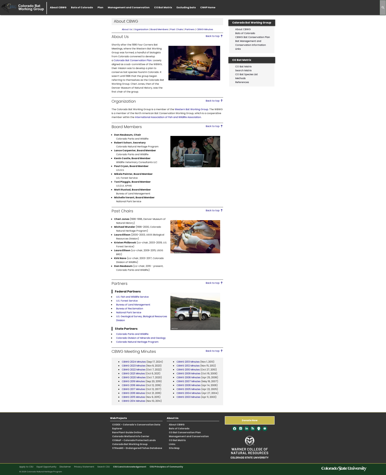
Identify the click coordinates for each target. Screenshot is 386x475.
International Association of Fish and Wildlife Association (168, 117)
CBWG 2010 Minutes (188, 369)
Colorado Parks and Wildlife (132, 334)
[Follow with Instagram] (240, 428)
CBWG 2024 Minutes (134, 361)
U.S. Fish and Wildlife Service (132, 297)
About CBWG (243, 29)
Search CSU (103, 466)
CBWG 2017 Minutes (133, 389)
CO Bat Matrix (243, 66)
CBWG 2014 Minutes (133, 401)
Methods (240, 78)
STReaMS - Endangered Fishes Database (137, 448)
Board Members (159, 29)
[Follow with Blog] (252, 428)
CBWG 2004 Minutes (189, 393)
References (242, 82)
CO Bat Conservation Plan (185, 432)
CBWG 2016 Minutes (133, 393)
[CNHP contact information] (264, 428)
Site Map (174, 448)
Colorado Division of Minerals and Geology (141, 338)
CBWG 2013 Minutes (188, 361)
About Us (127, 29)
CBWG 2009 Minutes (188, 373)
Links (238, 49)
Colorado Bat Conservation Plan (133, 60)
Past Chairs (176, 29)
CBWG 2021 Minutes (133, 373)
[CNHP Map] (258, 428)
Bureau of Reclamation (129, 308)
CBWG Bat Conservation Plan (252, 37)
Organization (141, 29)
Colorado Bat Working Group (130, 444)
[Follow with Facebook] (234, 428)
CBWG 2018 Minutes (133, 385)
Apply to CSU (26, 466)
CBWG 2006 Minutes (189, 385)
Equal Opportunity (46, 466)
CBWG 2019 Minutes (133, 381)
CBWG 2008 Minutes (189, 377)
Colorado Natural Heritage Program (137, 342)
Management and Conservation (189, 436)
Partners (190, 29)
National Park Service (128, 312)
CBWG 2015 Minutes (133, 397)
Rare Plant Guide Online (127, 432)
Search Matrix (243, 70)
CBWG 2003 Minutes (189, 397)
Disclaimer (65, 466)
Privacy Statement (84, 466)
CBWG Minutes (204, 29)
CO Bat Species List (246, 74)
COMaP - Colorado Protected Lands (134, 440)
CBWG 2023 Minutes (134, 365)
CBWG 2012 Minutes (188, 365)
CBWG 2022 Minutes (134, 369)
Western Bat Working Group (191, 109)
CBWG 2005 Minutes (189, 389)
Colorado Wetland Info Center (130, 436)
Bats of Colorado (245, 33)
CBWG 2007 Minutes (189, 381)
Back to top (213, 36)
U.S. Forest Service (127, 300)
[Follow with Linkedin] (246, 428)
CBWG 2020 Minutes (134, 377)
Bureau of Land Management (133, 304)
